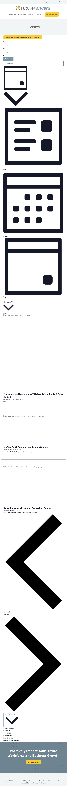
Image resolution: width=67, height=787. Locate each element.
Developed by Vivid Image (38, 783)
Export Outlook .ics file (11, 740)
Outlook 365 (7, 733)
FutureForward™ (33, 8)
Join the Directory (33, 762)
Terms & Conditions (59, 781)
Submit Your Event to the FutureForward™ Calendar (23, 37)
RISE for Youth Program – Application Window (25, 447)
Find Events (8, 59)
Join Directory (60, 2)
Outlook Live (7, 735)
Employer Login (49, 2)
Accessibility (25, 783)
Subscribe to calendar (11, 715)
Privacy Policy (47, 781)
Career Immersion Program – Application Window (27, 507)
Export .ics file (8, 738)
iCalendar (6, 730)
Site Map (39, 781)
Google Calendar (8, 728)
